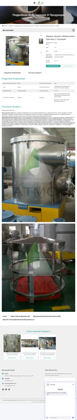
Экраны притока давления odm (20, 316)
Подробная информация (12, 73)
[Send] (73, 417)
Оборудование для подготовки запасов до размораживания (47, 353)
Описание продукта (35, 73)
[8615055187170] (9, 389)
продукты (10, 25)
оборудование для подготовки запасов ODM (46, 316)
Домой (5, 25)
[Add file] (47, 417)
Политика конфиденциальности (10, 400)
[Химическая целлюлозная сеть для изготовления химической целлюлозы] (12, 343)
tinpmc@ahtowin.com (10, 385)
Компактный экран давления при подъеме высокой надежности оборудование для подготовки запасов (30, 353)
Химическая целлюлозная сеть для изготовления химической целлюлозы (12, 353)
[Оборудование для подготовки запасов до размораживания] (47, 343)
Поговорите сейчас (53, 66)
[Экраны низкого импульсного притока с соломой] (17, 50)
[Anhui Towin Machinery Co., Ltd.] (39, 3)
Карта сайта (22, 400)
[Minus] (73, 385)
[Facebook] (6, 389)
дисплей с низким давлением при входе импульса (18, 319)
